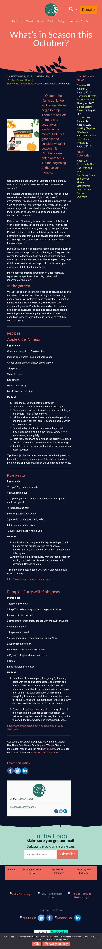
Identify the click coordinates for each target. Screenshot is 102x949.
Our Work (82, 196)
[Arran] (20, 893)
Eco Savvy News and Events (20, 80)
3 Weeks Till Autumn (83, 86)
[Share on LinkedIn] (25, 770)
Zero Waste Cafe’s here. (45, 752)
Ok (36, 944)
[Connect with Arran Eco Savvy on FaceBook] (49, 917)
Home (10, 83)
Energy (61, 21)
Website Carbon (59, 932)
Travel (29, 21)
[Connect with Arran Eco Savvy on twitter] (41, 917)
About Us (17, 21)
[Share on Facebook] (10, 770)
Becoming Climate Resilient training (86, 97)
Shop (40, 21)
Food (50, 21)
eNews (80, 182)
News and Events (79, 21)
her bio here (48, 748)
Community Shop (86, 164)
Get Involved (83, 185)
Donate (88, 10)
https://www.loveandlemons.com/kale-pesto (30, 579)
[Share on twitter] (18, 770)
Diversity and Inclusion (84, 871)
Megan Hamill (46, 76)
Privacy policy (56, 944)
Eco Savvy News (25, 83)
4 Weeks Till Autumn (83, 119)
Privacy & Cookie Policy (32, 871)
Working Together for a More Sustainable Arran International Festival (86, 135)
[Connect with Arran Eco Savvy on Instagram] (64, 917)
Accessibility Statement (58, 871)
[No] (98, 941)
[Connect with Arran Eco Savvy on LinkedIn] (77, 917)
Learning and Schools (84, 191)
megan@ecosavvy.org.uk (23, 806)
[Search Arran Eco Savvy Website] (73, 10)
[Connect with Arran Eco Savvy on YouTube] (28, 917)
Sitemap (11, 869)
